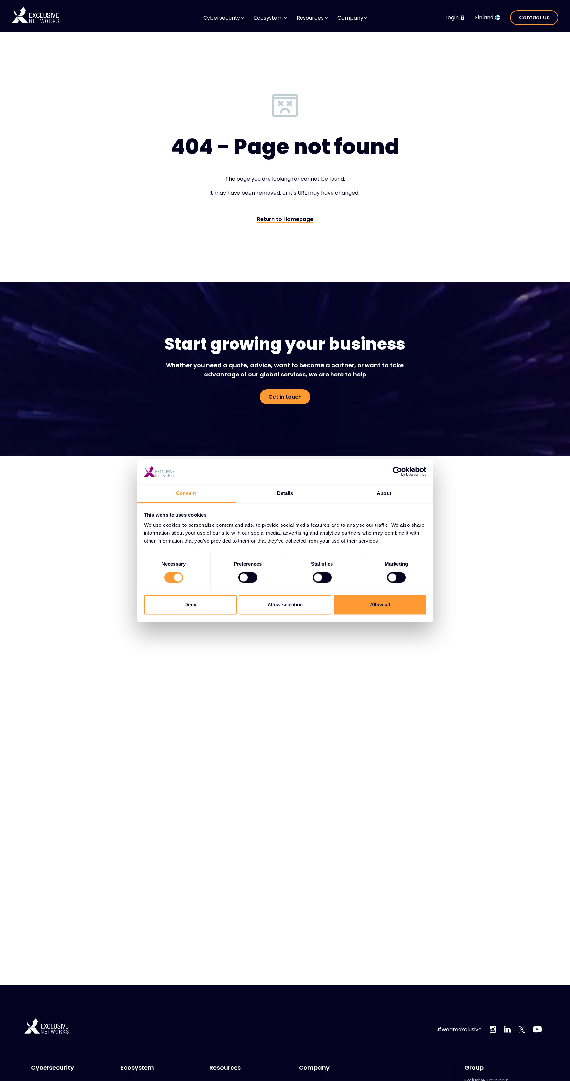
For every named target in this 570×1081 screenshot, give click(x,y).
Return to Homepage (285, 219)
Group (474, 1068)
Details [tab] (285, 493)
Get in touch (285, 397)
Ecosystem (137, 1068)
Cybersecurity (52, 1068)
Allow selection (285, 605)
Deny (190, 605)
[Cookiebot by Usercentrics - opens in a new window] (397, 471)
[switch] (247, 577)
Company (314, 1068)
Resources (225, 1068)
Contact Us (534, 17)
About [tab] (384, 493)
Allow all (380, 605)
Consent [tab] (186, 493)
